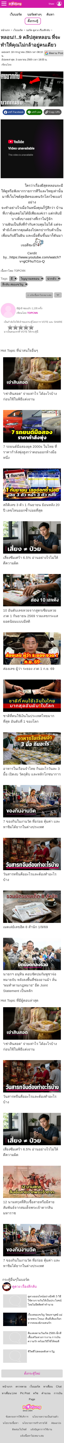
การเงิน (58, 1393)
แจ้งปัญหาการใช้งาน (41, 1429)
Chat (59, 1386)
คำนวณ (46, 1393)
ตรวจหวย (21, 1386)
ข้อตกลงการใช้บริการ (17, 1416)
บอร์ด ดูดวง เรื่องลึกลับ (38, 30)
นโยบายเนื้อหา (10, 1423)
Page (32, 1399)
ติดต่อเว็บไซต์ (19, 1429)
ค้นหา (50, 14)
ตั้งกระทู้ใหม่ (32, 1373)
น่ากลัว (51, 278)
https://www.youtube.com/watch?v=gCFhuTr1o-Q (35, 259)
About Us (56, 1423)
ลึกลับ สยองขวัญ (12, 284)
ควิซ (35, 1393)
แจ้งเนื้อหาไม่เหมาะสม (32, 1436)
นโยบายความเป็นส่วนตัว (45, 1416)
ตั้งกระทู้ (33, 21)
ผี (12, 278)
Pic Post (25, 1393)
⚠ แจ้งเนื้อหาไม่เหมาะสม (39, 295)
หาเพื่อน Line (9, 1393)
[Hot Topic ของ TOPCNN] (8, 317)
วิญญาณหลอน (30, 278)
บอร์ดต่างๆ (34, 14)
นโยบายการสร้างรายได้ (34, 1423)
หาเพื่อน (48, 1386)
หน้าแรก (5, 30)
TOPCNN (32, 313)
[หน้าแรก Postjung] (15, 3)
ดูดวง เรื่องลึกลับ (24, 1286)
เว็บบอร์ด (16, 14)
